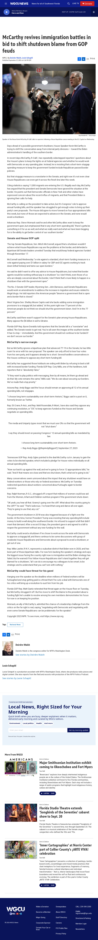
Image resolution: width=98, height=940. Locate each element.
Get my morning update (78, 730)
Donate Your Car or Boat (43, 929)
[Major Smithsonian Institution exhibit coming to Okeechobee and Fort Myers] (21, 767)
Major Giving (40, 917)
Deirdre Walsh (15, 58)
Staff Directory (61, 917)
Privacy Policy (61, 934)
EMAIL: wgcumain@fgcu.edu (84, 912)
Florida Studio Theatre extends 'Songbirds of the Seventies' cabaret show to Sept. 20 (64, 812)
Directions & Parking (83, 918)
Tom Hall (42, 771)
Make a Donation (42, 907)
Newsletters (80, 929)
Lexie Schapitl (27, 58)
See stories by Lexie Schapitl (16, 678)
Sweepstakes (61, 907)
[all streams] (94, 12)
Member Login (81, 924)
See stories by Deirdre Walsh (30, 654)
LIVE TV (75, 3)
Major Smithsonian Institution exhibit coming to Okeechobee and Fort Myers (66, 765)
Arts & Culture (44, 759)
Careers (59, 923)
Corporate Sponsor (43, 923)
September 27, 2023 (67, 448)
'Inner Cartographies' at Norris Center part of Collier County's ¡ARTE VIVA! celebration (65, 849)
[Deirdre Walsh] (7, 648)
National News (15, 625)
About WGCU (60, 912)
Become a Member (43, 912)
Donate (88, 3)
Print (92, 58)
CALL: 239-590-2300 (83, 907)
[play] (6, 12)
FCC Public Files (61, 928)
